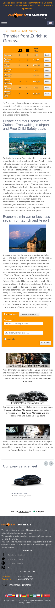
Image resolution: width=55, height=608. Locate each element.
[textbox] (23, 323)
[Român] (41, 595)
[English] (6, 595)
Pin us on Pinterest (15, 564)
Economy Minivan (8, 70)
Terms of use (31, 603)
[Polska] (38, 595)
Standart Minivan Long (7, 94)
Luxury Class (7, 65)
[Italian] (20, 595)
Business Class (7, 60)
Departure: (8, 320)
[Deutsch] (24, 595)
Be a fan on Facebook (16, 555)
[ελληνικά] (34, 595)
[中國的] (48, 595)
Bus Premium (7, 88)
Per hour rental (29, 314)
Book (47, 55)
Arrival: (7, 330)
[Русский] (10, 595)
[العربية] (31, 595)
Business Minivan (7, 75)
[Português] (27, 595)
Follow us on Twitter (16, 559)
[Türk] (45, 595)
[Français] (17, 595)
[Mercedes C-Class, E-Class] (27, 471)
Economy (8, 55)
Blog (10, 568)
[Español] (13, 595)
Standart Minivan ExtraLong (8, 81)
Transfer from (10, 314)
